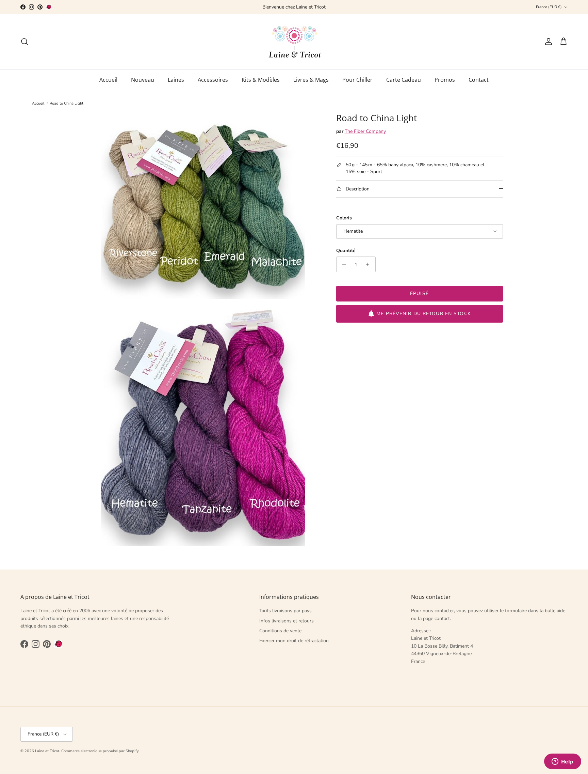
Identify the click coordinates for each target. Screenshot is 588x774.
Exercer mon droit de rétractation (294, 640)
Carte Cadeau (403, 79)
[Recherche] (24, 41)
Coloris (344, 218)
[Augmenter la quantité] (369, 264)
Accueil (108, 79)
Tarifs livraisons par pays (285, 610)
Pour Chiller (357, 79)
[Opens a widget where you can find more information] (562, 762)
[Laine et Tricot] (294, 41)
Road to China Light (66, 103)
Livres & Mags (311, 79)
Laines (176, 79)
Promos (445, 79)
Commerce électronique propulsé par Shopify (100, 751)
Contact (479, 79)
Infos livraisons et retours (286, 621)
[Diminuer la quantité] (342, 264)
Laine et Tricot (47, 751)
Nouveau (142, 79)
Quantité (346, 250)
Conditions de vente (280, 631)
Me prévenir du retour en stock (423, 313)
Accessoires (213, 79)
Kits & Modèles (261, 79)
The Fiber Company (365, 131)
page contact (436, 618)
